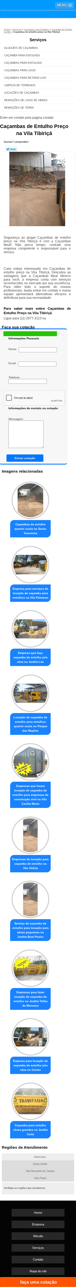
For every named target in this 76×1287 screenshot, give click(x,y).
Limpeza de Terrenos (19, 85)
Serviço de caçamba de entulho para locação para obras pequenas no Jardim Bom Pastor (30, 930)
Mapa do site (38, 1271)
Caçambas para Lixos (20, 70)
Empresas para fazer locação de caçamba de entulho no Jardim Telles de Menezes (30, 999)
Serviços (38, 40)
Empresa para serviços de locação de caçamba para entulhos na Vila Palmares (30, 593)
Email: (13, 363)
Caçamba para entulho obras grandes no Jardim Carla (30, 1130)
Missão (38, 1236)
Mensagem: (17, 419)
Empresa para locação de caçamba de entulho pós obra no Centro (30, 1065)
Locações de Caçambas (21, 92)
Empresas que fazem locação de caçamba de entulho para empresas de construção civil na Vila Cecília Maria (30, 794)
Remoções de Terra (19, 107)
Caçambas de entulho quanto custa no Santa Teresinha (30, 529)
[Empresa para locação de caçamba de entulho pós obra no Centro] (30, 1036)
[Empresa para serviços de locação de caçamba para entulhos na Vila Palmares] (30, 563)
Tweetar (11, 149)
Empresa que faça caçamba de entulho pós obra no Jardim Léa (30, 657)
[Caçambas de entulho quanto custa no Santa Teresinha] (30, 499)
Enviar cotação (25, 458)
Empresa (38, 1224)
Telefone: (15, 377)
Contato (38, 1259)
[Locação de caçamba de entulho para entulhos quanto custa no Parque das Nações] (30, 692)
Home (38, 1212)
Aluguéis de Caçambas (21, 47)
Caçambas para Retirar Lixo (25, 77)
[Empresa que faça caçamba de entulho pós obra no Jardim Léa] (30, 628)
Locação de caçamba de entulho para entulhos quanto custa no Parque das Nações (30, 724)
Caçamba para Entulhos (22, 55)
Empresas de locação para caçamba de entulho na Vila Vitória (30, 864)
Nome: (14, 349)
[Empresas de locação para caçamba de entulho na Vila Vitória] (30, 834)
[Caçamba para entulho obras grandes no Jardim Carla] (30, 1100)
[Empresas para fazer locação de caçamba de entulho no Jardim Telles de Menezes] (30, 967)
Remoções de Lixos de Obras (25, 100)
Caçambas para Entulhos (23, 62)
